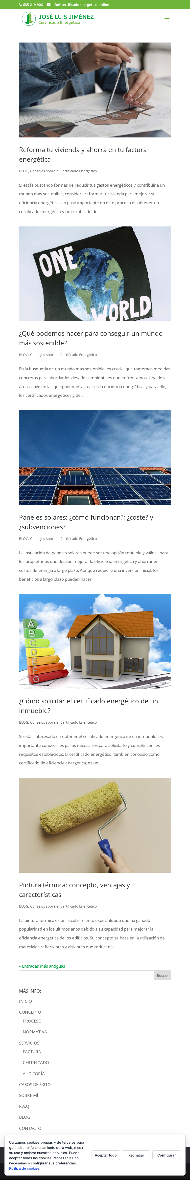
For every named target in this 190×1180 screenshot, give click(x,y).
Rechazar (136, 1155)
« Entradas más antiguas (42, 966)
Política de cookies (24, 1168)
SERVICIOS (29, 1043)
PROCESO (32, 1021)
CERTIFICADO (36, 1062)
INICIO (25, 1001)
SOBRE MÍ (28, 1095)
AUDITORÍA (34, 1073)
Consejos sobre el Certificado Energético (63, 171)
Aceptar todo (106, 1155)
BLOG (23, 171)
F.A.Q (24, 1106)
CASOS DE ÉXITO (35, 1084)
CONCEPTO (30, 1012)
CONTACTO (30, 1128)
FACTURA (32, 1051)
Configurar (166, 1155)
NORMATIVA (35, 1032)
